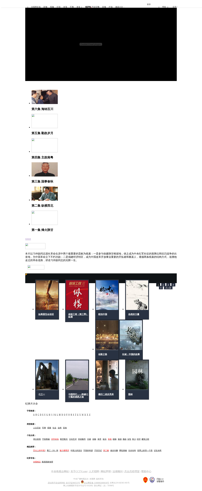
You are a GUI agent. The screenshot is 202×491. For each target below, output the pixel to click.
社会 (54, 428)
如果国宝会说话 (46, 314)
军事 (72, 7)
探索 (49, 428)
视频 (52, 7)
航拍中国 (102, 314)
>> (29, 238)
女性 (129, 439)
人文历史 (37, 428)
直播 (104, 7)
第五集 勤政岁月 (42, 133)
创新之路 (102, 354)
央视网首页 (36, 7)
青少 (134, 439)
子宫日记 (98, 450)
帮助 (164, 7)
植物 (114, 439)
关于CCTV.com (79, 471)
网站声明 (106, 471)
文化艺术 (73, 439)
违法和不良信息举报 (56, 483)
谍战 (124, 439)
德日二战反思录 (106, 394)
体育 (65, 7)
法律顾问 (118, 471)
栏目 (111, 7)
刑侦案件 (82, 439)
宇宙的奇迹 (88, 450)
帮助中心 (146, 471)
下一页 (168, 287)
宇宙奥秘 (46, 439)
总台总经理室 (132, 471)
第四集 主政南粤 (42, 157)
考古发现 (37, 439)
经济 (58, 7)
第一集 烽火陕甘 (42, 229)
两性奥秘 (123, 450)
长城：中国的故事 (131, 354)
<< (26, 238)
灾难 (89, 439)
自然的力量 (133, 314)
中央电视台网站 (60, 471)
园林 (130, 394)
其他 (65, 428)
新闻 (45, 7)
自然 (60, 428)
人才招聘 (94, 471)
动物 (94, 439)
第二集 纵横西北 (42, 205)
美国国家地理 (47, 462)
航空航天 (64, 439)
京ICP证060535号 (73, 483)
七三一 (41, 394)
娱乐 (105, 439)
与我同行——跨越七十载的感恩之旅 (78, 395)
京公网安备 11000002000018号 (96, 483)
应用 (174, 7)
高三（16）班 (52, 450)
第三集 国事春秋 (42, 181)
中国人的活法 (76, 450)
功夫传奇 (132, 450)
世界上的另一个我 (144, 450)
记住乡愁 (157, 450)
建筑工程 (145, 439)
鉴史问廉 (114, 450)
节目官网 (95, 7)
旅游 (120, 439)
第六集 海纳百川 (42, 109)
